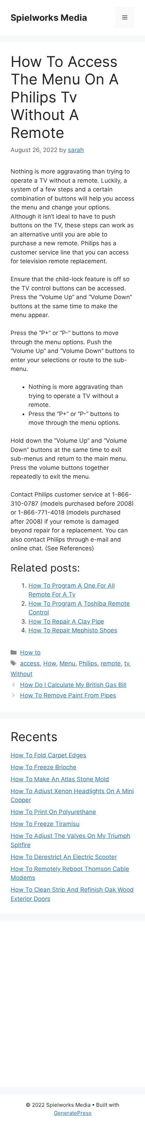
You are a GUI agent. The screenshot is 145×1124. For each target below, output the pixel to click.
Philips (88, 663)
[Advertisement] (72, 1004)
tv (126, 663)
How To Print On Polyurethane (53, 811)
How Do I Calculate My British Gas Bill (73, 684)
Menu (67, 663)
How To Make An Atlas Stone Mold (60, 779)
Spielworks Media (49, 17)
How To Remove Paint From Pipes (68, 695)
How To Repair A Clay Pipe (66, 621)
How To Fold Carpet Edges (48, 755)
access (30, 663)
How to (30, 652)
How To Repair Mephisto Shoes (73, 630)
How (49, 663)
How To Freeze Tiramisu (45, 823)
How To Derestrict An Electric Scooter (64, 856)
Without (21, 673)
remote (111, 663)
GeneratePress (73, 1113)
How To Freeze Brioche (43, 767)
